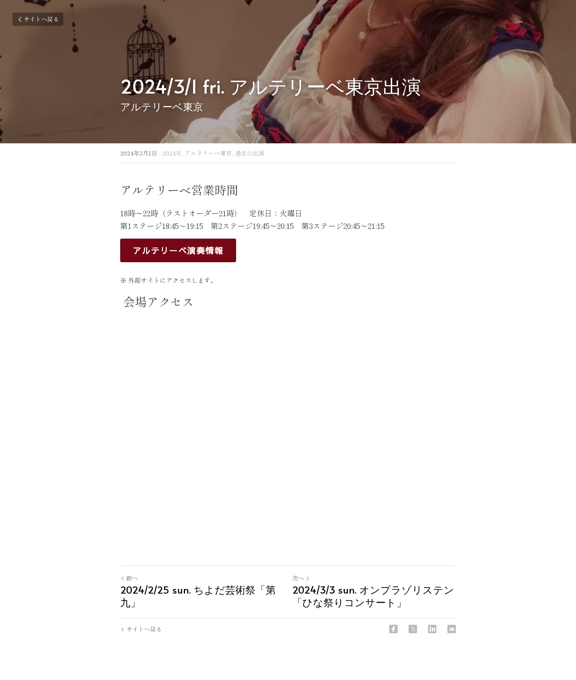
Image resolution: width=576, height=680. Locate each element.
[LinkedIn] (432, 629)
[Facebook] (393, 629)
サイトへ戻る (41, 19)
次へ (298, 578)
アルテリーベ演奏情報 (178, 250)
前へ (132, 578)
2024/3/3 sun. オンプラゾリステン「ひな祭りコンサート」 (373, 596)
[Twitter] (413, 629)
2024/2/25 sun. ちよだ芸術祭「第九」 (198, 596)
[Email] (451, 629)
